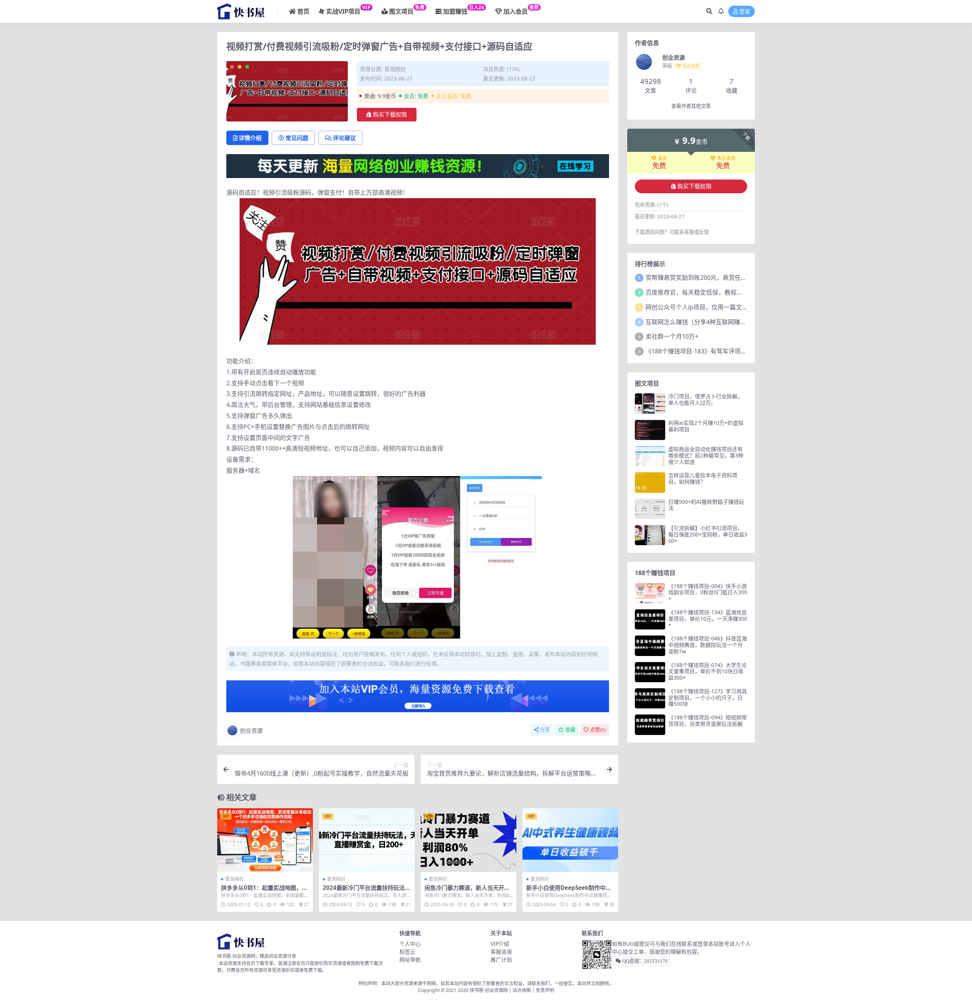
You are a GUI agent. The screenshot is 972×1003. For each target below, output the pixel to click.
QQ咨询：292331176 (644, 961)
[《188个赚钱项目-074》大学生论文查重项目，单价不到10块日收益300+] (650, 672)
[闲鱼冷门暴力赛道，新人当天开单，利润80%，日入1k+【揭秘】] (468, 840)
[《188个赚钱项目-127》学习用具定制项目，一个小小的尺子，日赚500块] (650, 698)
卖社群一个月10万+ (671, 336)
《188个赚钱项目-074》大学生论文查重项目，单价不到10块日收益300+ (707, 671)
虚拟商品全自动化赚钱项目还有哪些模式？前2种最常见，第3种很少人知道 (705, 455)
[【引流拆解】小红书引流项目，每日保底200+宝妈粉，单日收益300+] (650, 535)
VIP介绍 (500, 943)
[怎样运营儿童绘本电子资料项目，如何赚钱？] (650, 482)
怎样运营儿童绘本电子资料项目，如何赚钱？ (702, 478)
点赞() (598, 730)
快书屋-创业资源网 (489, 990)
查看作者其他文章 (691, 106)
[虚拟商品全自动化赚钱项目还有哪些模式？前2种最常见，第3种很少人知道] (650, 456)
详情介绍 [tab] (250, 138)
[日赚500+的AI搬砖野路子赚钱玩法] (650, 509)
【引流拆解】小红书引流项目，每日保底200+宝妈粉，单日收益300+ (707, 534)
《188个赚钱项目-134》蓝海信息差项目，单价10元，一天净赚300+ (707, 619)
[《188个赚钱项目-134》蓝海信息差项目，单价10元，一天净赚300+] (650, 619)
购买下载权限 (390, 115)
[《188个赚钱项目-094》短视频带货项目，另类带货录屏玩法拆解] (650, 724)
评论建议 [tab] (344, 138)
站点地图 (522, 990)
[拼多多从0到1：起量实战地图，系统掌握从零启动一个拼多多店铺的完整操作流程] (265, 840)
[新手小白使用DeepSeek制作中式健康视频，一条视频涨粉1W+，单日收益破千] (570, 840)
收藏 (570, 730)
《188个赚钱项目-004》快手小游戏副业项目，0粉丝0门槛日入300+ (707, 592)
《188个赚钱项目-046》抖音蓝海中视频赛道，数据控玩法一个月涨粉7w (707, 645)
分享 (545, 730)
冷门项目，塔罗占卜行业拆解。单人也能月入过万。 (705, 399)
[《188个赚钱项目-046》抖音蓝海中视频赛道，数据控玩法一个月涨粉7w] (650, 646)
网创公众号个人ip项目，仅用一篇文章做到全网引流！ (718, 307)
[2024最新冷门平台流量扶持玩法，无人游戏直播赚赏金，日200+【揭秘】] (367, 840)
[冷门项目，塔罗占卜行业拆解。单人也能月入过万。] (650, 403)
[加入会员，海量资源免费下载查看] (417, 698)
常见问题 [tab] (297, 138)
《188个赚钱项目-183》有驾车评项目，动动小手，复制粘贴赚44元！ (739, 351)
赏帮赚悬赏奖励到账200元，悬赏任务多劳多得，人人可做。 (726, 277)
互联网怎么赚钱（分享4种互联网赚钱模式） (704, 322)
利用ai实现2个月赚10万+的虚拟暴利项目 (705, 426)
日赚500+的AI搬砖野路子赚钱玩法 (706, 505)
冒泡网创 (395, 69)
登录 (744, 11)
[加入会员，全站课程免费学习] (417, 165)
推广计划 (501, 959)
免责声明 (545, 990)
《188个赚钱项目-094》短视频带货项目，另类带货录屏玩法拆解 (707, 720)
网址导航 (410, 959)
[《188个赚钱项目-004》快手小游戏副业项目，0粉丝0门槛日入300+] (650, 593)
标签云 (407, 951)
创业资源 (251, 730)
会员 (662, 158)
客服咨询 (501, 951)
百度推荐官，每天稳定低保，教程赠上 (697, 292)
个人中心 (410, 943)
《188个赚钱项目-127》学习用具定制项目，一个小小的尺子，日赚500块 (707, 698)
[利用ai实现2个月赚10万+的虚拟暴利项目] (650, 430)
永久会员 (726, 158)
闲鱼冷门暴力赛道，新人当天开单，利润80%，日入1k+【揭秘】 (467, 891)
